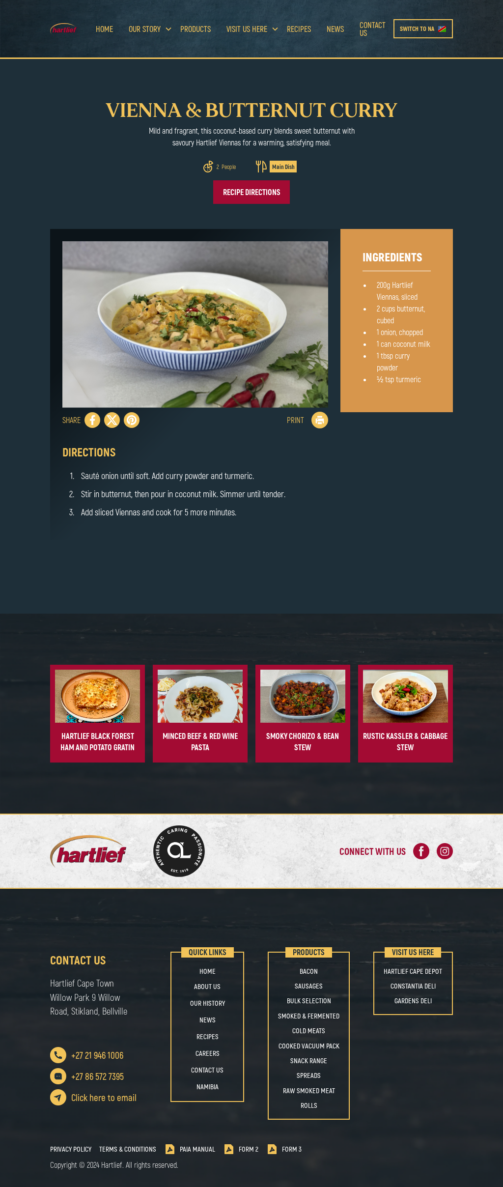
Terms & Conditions (127, 1149)
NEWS (207, 1020)
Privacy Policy (70, 1149)
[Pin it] (132, 420)
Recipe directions (251, 192)
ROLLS (309, 1105)
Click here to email (104, 1097)
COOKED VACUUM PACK (309, 1046)
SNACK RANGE (308, 1060)
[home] (69, 28)
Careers (208, 1053)
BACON (309, 971)
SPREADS (309, 1075)
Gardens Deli (413, 1000)
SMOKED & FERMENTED (308, 1016)
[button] (146, 29)
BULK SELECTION (309, 1000)
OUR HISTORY (207, 1003)
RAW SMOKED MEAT (309, 1090)
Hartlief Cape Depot (413, 971)
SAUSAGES (309, 986)
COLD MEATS (308, 1030)
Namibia (207, 1086)
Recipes (299, 28)
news (335, 28)
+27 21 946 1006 (97, 1055)
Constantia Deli (413, 986)
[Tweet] (112, 420)
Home (104, 28)
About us (207, 986)
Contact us (373, 28)
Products (195, 28)
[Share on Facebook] (92, 420)
